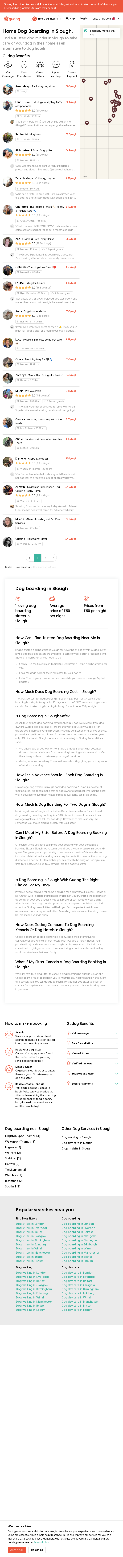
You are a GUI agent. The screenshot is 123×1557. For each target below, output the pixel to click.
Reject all (37, 1550)
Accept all (16, 1550)
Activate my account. (43, 8)
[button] (92, 1034)
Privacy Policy (41, 1542)
